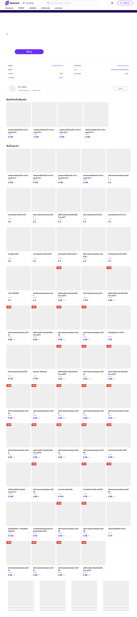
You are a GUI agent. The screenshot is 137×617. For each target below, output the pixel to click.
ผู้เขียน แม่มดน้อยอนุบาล (23, 23)
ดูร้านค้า (120, 89)
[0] (112, 3)
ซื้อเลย (29, 51)
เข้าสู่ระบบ (126, 3)
